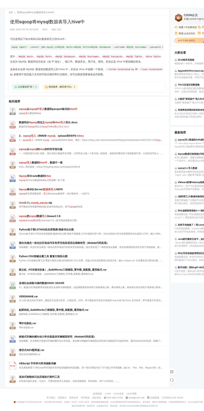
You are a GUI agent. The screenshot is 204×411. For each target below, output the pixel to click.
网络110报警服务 (159, 402)
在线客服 (154, 397)
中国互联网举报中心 (177, 402)
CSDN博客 (131, 394)
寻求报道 (85, 397)
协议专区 (96, 397)
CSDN (108, 394)
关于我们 (50, 397)
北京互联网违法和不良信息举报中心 (125, 402)
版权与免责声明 (78, 406)
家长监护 (146, 402)
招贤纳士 (62, 397)
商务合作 (73, 397)
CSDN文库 (118, 394)
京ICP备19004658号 (53, 402)
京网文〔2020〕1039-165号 (76, 402)
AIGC (44, 29)
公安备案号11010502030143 (29, 402)
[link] (11, 12)
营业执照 (114, 406)
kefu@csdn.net (136, 397)
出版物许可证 (102, 406)
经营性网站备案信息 (99, 402)
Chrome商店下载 (195, 402)
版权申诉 (91, 406)
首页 (11, 12)
